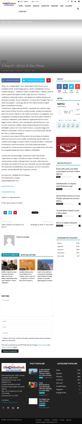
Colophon (55, 420)
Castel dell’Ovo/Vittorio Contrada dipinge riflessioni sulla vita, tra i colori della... (45, 386)
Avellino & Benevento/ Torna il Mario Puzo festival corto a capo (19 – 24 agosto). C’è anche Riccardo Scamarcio (27, 276)
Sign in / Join (35, 1)
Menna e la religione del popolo (66, 223)
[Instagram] (71, 1)
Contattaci (22, 12)
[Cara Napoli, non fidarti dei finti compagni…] (33, 401)
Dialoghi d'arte (61, 393)
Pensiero (36, 6)
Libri (61, 6)
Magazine (54, 6)
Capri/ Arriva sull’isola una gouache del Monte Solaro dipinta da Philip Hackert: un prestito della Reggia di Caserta (44, 276)
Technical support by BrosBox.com (46, 422)
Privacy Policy (42, 345)
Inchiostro (45, 6)
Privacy (62, 420)
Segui (65, 85)
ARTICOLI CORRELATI (10, 255)
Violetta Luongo (8, 70)
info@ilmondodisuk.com (9, 402)
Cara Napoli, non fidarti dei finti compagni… (44, 401)
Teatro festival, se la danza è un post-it (12, 226)
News (58, 177)
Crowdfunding (61, 386)
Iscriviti (77, 85)
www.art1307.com (7, 186)
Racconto (60, 256)
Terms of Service (7, 347)
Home (21, 6)
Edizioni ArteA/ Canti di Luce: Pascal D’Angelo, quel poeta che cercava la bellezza (68, 198)
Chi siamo (68, 6)
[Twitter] (79, 1)
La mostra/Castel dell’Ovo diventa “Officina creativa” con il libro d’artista (45, 372)
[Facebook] (68, 1)
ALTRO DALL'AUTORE (28, 255)
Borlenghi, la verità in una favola (42, 225)
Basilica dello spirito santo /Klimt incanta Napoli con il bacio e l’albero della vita (68, 171)
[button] (78, 8)
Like (59, 85)
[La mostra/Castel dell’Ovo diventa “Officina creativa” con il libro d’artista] (33, 371)
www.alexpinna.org (8, 192)
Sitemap (68, 420)
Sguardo (28, 6)
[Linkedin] (75, 1)
